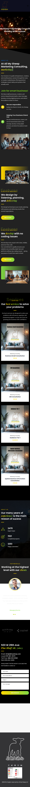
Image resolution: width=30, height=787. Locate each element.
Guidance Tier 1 (15, 438)
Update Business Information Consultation (15, 480)
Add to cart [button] (26, 323)
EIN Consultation (15, 397)
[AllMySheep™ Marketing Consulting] (4, 5)
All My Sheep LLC (23, 782)
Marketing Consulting (15, 353)
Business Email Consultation (15, 356)
